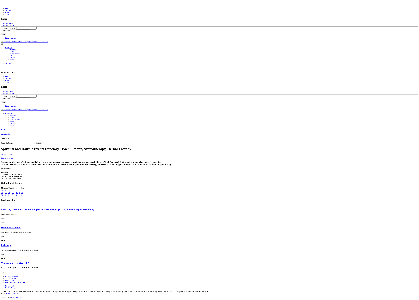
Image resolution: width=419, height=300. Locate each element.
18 (6, 190)
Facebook (5, 134)
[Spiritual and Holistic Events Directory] (24, 42)
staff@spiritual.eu (12, 293)
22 (19, 190)
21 (17, 190)
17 (2, 190)
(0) (8, 14)
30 (22, 193)
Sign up (8, 10)
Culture (12, 57)
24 (2, 193)
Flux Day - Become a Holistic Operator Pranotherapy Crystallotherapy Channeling (47, 209)
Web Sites (13, 50)
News (12, 55)
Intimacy (6, 245)
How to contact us (11, 276)
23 (22, 190)
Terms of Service (11, 278)
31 (2, 195)
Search (38, 143)
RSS (3, 129)
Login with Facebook (8, 23)
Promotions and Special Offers (15, 282)
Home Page (9, 48)
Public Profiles (15, 53)
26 (9, 193)
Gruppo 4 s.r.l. (16, 297)
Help (7, 12)
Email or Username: (9, 28)
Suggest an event (7, 154)
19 (9, 190)
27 (13, 193)
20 (13, 190)
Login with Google (7, 25)
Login (7, 8)
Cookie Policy (10, 288)
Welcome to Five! (11, 227)
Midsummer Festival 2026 (15, 263)
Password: (6, 30)
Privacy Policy (10, 280)
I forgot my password (12, 38)
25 (6, 193)
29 (19, 193)
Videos (12, 59)
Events (12, 52)
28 (17, 193)
